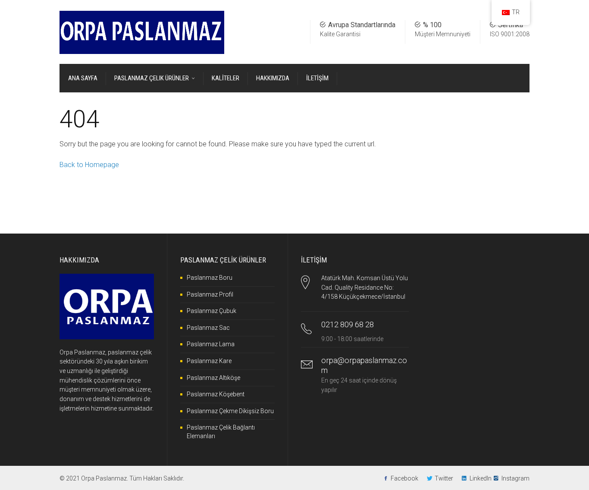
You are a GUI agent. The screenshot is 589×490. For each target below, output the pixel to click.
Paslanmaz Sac (208, 327)
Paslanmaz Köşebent (215, 394)
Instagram (515, 478)
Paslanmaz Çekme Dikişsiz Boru (230, 411)
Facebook (404, 478)
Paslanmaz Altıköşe (213, 377)
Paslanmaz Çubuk (211, 310)
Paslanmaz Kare (209, 360)
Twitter (444, 478)
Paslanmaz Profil (210, 294)
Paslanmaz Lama (211, 344)
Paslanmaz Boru (209, 277)
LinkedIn (481, 478)
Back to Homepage (89, 165)
